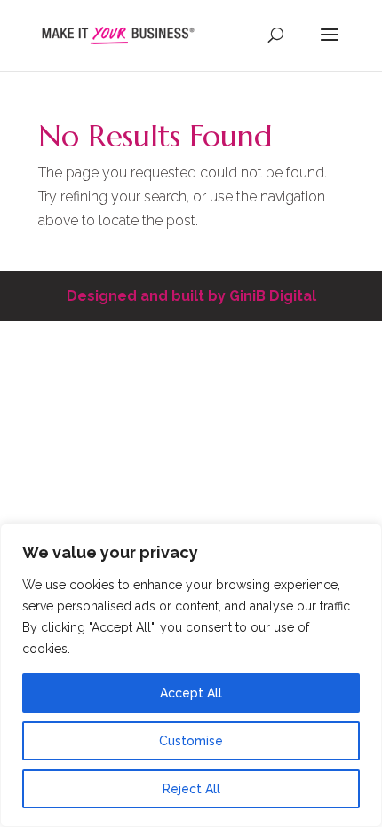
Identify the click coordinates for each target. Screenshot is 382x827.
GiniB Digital (272, 295)
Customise (191, 741)
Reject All (191, 789)
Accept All (191, 693)
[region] (191, 675)
